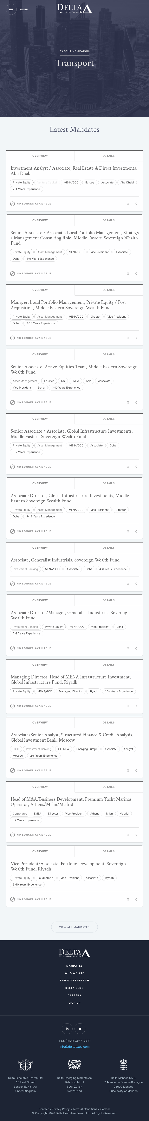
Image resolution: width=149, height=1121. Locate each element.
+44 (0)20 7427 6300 (75, 1041)
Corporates (20, 813)
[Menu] (11, 9)
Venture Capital (47, 182)
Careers (74, 995)
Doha (16, 258)
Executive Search (74, 980)
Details (109, 156)
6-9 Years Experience (26, 633)
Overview (40, 156)
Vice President (99, 252)
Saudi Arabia (45, 877)
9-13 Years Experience (40, 323)
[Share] (135, 203)
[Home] (74, 9)
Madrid (124, 813)
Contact (44, 1109)
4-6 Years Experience (113, 569)
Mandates (74, 965)
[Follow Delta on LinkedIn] (67, 1028)
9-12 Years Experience (40, 516)
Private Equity (21, 182)
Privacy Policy (61, 1109)
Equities (49, 381)
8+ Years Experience (26, 820)
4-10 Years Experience (66, 387)
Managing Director (70, 691)
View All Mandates (74, 927)
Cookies (105, 1109)
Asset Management (49, 252)
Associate (107, 182)
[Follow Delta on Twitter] (79, 1028)
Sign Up (74, 1002)
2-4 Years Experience (26, 189)
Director (95, 316)
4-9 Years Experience (40, 258)
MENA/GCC (71, 182)
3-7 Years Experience (26, 452)
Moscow (18, 755)
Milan (109, 813)
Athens (94, 813)
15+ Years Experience (119, 691)
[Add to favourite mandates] (127, 203)
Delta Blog (74, 987)
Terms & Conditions (85, 1109)
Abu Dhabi (127, 182)
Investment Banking (25, 569)
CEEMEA (63, 749)
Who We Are (74, 973)
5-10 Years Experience (27, 884)
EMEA (75, 381)
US (63, 381)
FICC (16, 749)
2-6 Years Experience (43, 755)
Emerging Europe (87, 749)
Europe (89, 182)
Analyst (128, 749)
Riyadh (93, 691)
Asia (88, 381)
